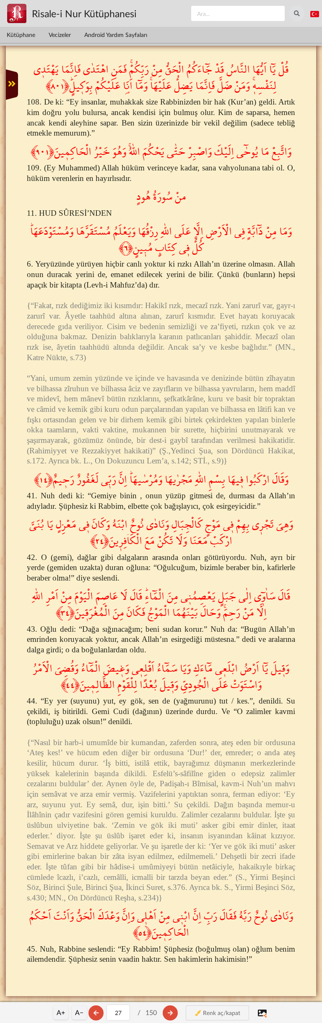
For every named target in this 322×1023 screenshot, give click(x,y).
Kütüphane (21, 34)
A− (79, 1012)
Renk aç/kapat (220, 1012)
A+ (61, 1012)
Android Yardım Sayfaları (115, 34)
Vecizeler (60, 34)
